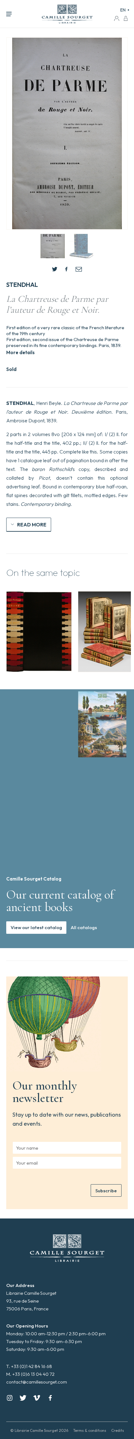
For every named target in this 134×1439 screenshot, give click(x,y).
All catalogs (84, 927)
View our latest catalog (36, 927)
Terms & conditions (89, 1430)
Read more (31, 524)
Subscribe (106, 1191)
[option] (39, 631)
